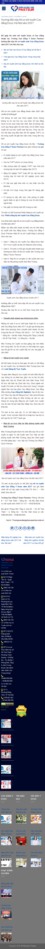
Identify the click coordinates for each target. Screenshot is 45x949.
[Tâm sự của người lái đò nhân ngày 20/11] (21, 841)
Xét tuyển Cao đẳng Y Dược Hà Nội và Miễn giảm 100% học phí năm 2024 (7, 832)
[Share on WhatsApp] (12, 528)
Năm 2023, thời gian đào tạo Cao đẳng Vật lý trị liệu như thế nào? (7, 854)
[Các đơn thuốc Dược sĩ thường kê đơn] (36, 862)
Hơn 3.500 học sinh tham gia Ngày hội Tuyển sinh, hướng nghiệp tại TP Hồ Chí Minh (7, 928)
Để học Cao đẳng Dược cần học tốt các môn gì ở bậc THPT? (22, 854)
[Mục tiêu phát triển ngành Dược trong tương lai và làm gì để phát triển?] (36, 841)
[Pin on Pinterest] (29, 528)
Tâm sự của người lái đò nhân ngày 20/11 (21, 832)
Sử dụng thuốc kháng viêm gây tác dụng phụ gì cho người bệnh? (37, 811)
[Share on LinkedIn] (33, 528)
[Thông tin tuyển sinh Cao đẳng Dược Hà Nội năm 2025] (6, 754)
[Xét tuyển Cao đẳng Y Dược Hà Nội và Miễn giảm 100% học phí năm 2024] (6, 841)
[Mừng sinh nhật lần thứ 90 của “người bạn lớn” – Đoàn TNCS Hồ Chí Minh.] (6, 893)
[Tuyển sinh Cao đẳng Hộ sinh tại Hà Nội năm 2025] (6, 723)
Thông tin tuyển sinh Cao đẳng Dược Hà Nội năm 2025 (13, 752)
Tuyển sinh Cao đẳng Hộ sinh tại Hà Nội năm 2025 (13, 722)
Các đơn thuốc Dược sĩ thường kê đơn (37, 854)
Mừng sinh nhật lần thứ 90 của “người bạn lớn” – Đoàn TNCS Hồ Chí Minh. (7, 885)
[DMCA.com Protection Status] (7, 704)
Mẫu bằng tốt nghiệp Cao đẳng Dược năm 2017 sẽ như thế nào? (11, 540)
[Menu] (4, 8)
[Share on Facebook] (16, 528)
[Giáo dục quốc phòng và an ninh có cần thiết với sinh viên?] (21, 819)
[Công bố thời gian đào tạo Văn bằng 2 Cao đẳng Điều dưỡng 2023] (6, 784)
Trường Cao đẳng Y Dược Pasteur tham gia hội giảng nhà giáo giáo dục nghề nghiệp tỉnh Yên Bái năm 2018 (7, 907)
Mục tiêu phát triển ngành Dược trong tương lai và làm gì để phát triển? (36, 832)
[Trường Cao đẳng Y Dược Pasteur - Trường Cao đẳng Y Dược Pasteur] (22, 8)
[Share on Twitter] (20, 528)
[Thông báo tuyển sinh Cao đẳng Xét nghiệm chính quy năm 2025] (6, 739)
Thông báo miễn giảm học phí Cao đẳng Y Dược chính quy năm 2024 (13, 767)
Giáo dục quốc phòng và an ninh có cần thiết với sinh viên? (21, 811)
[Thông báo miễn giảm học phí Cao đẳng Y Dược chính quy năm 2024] (6, 769)
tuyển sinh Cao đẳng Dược (32, 41)
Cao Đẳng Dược (7, 16)
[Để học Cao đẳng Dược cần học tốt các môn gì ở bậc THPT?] (21, 862)
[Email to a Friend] (25, 528)
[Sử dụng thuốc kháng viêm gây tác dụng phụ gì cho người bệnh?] (36, 819)
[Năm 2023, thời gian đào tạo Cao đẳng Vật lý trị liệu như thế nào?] (6, 862)
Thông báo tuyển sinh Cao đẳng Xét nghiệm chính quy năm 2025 (13, 737)
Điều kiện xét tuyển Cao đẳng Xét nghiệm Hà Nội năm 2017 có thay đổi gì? (33, 540)
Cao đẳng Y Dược (20, 16)
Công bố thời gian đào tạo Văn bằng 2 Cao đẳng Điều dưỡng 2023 (13, 783)
